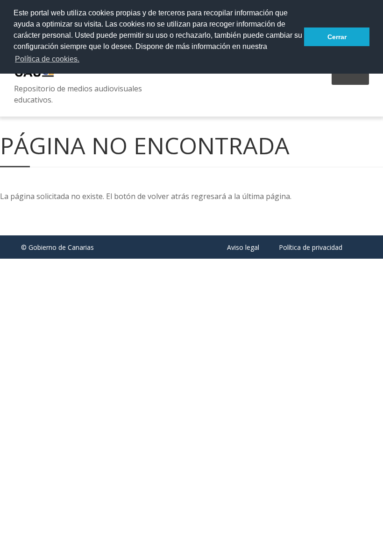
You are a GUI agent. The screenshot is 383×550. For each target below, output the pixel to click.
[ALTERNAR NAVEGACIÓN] (350, 78)
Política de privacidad (310, 247)
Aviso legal (243, 247)
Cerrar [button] (337, 37)
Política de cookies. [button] (47, 59)
